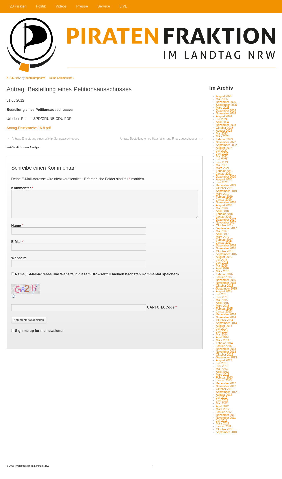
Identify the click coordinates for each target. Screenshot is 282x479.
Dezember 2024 (226, 110)
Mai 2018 (222, 208)
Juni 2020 (222, 182)
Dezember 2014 (226, 314)
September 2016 (226, 254)
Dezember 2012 (226, 383)
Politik (41, 6)
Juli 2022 (221, 150)
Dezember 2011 (226, 415)
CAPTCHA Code (160, 307)
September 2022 (226, 145)
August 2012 (224, 394)
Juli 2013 (221, 363)
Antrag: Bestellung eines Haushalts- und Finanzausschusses (159, 138)
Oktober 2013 (224, 354)
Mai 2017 (222, 231)
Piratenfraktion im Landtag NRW (31, 465)
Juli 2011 (221, 420)
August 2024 (224, 116)
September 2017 (226, 228)
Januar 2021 (224, 173)
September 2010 (226, 432)
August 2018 (224, 205)
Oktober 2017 (224, 225)
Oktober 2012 (224, 389)
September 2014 (226, 323)
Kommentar (22, 188)
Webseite (19, 258)
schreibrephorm (35, 78)
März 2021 (222, 168)
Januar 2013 (224, 380)
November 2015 (226, 282)
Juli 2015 (221, 294)
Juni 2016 (222, 262)
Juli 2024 (221, 119)
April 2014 (222, 337)
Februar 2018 (224, 214)
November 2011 (226, 417)
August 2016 (224, 257)
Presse (82, 6)
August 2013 (224, 360)
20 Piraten (18, 6)
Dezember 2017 (226, 219)
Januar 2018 (224, 216)
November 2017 (226, 222)
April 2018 (222, 211)
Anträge (34, 147)
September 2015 (226, 288)
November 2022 (226, 142)
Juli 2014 (221, 328)
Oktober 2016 (224, 251)
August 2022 (224, 148)
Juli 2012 (221, 397)
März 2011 (222, 423)
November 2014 (226, 317)
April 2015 (222, 303)
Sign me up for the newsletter (39, 331)
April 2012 (222, 406)
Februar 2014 (224, 343)
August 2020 (224, 179)
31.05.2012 (14, 78)
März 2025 (222, 107)
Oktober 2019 (224, 188)
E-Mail (16, 242)
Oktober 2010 (224, 429)
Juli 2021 (221, 159)
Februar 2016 (224, 274)
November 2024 (226, 113)
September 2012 (226, 392)
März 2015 (222, 305)
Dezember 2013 (226, 348)
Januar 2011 (223, 426)
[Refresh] (13, 296)
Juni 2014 (222, 331)
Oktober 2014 (224, 320)
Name (16, 225)
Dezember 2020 (226, 176)
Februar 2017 (224, 239)
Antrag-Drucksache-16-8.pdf (29, 128)
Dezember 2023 (226, 125)
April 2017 (222, 234)
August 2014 (224, 326)
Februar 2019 (224, 196)
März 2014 (222, 340)
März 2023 (222, 136)
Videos (61, 6)
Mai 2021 (222, 165)
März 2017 (222, 237)
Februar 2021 (224, 170)
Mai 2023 (222, 133)
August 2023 (224, 130)
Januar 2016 (224, 277)
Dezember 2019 (226, 185)
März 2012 (222, 409)
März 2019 (222, 193)
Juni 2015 (222, 297)
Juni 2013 (222, 366)
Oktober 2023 (224, 127)
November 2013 (226, 351)
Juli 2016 (221, 259)
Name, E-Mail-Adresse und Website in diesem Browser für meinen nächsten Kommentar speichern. (97, 274)
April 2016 (222, 268)
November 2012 (226, 386)
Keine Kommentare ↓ (61, 78)
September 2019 (226, 191)
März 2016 (222, 271)
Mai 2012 (222, 403)
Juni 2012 (222, 400)
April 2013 (222, 371)
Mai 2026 (222, 99)
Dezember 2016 (226, 245)
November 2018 (226, 202)
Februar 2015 (224, 308)
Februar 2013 (224, 377)
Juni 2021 (222, 162)
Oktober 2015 (224, 285)
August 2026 (224, 96)
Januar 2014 (224, 346)
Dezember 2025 (226, 102)
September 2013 (226, 357)
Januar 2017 (224, 242)
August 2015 (224, 291)
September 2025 (226, 104)
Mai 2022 (222, 156)
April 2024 (222, 122)
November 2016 (226, 248)
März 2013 (222, 374)
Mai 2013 (222, 369)
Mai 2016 (222, 265)
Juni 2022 (222, 153)
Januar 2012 (224, 412)
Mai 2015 (222, 300)
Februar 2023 (224, 139)
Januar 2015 (224, 311)
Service (103, 6)
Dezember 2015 (226, 280)
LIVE (123, 6)
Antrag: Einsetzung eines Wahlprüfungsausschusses (45, 138)
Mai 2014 (222, 334)
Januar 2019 (224, 199)
